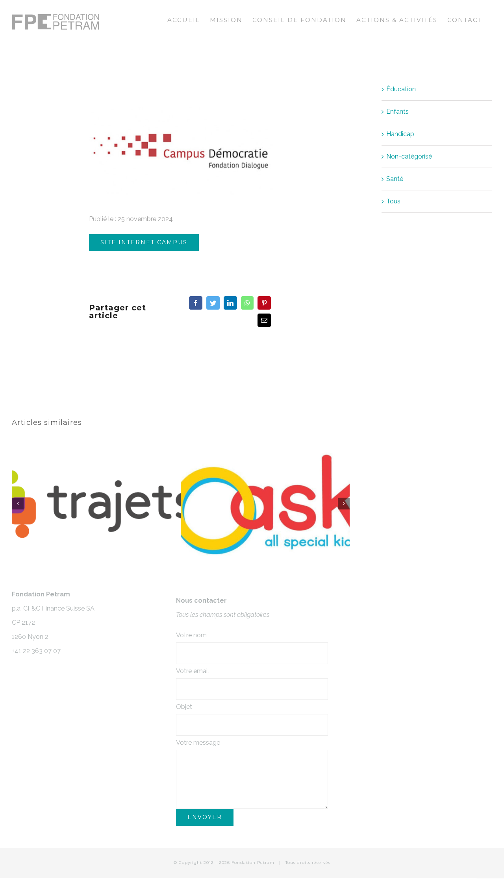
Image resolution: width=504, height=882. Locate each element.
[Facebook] (195, 303)
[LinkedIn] (230, 303)
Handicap (400, 134)
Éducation (401, 89)
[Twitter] (213, 303)
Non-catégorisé (409, 156)
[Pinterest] (264, 303)
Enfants (397, 111)
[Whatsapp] (247, 303)
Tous (393, 201)
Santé (394, 179)
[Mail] (264, 320)
